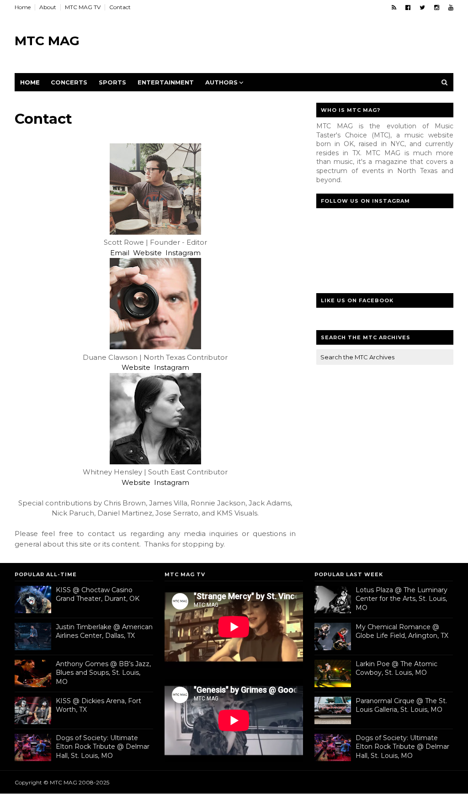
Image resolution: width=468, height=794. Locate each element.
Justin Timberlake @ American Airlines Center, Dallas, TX (104, 631)
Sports (112, 82)
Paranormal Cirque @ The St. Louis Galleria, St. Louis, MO (401, 705)
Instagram (183, 252)
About (47, 7)
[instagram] (436, 7)
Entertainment (166, 82)
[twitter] (422, 7)
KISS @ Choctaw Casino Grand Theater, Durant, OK (97, 594)
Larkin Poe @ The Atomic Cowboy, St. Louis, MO (396, 668)
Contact (120, 7)
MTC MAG (47, 40)
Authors (221, 82)
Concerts (69, 82)
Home (23, 7)
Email (119, 252)
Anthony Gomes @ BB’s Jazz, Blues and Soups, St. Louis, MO (103, 673)
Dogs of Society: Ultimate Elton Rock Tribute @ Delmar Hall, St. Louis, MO (102, 747)
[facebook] (407, 7)
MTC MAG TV (83, 7)
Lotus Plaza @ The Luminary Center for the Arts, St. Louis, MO (401, 599)
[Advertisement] (286, 41)
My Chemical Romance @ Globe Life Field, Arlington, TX (402, 631)
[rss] (394, 7)
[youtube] (450, 7)
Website (147, 252)
